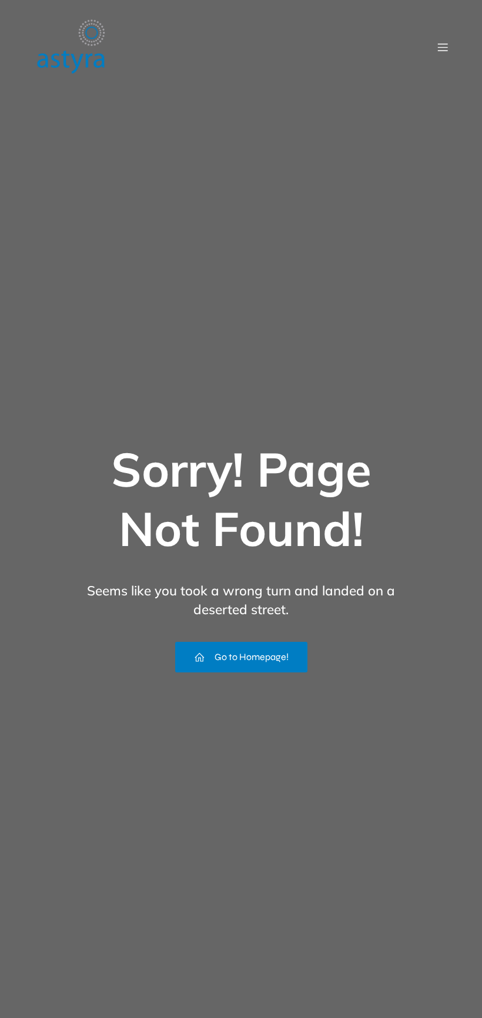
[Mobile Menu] (443, 47)
